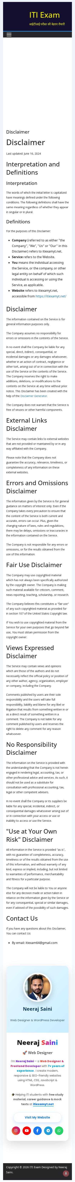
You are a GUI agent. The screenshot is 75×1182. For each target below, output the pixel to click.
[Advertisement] (37, 89)
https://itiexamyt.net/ (51, 296)
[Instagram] (16, 1130)
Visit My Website (37, 1117)
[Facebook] (37, 1130)
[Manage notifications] (66, 1173)
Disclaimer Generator (33, 396)
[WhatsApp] (59, 1130)
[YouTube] (26, 1130)
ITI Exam (44, 14)
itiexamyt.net (43, 1104)
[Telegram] (48, 1130)
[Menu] (9, 34)
